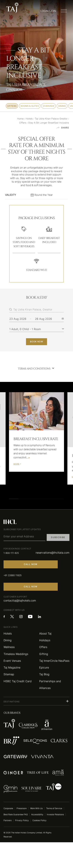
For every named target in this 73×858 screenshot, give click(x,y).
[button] (37, 701)
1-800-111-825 (11, 553)
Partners (8, 820)
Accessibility (37, 814)
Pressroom (22, 808)
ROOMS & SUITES (30, 106)
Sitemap (9, 674)
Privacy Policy (22, 820)
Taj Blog (44, 674)
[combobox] (38, 309)
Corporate (8, 808)
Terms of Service (54, 808)
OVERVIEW (48, 106)
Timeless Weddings (16, 654)
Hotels (8, 633)
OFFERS (11, 106)
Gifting (43, 654)
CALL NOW (31, 564)
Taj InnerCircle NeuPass (54, 660)
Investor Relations (55, 814)
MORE (16, 464)
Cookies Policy (39, 820)
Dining (8, 640)
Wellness (9, 647)
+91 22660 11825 (13, 575)
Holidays (44, 640)
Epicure (44, 667)
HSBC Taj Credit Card (18, 681)
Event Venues (12, 660)
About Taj (45, 633)
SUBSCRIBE (58, 537)
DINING (62, 106)
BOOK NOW (36, 341)
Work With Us (36, 808)
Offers (43, 647)
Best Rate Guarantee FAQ (16, 814)
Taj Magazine (12, 667)
